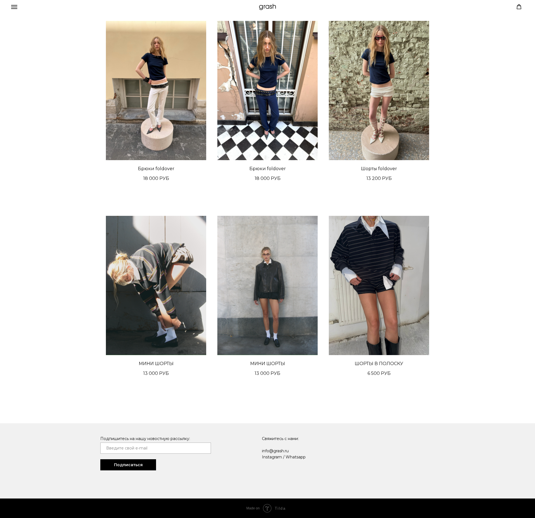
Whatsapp (296, 457)
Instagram (272, 457)
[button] (519, 6)
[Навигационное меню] (14, 7)
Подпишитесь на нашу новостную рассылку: (145, 438)
